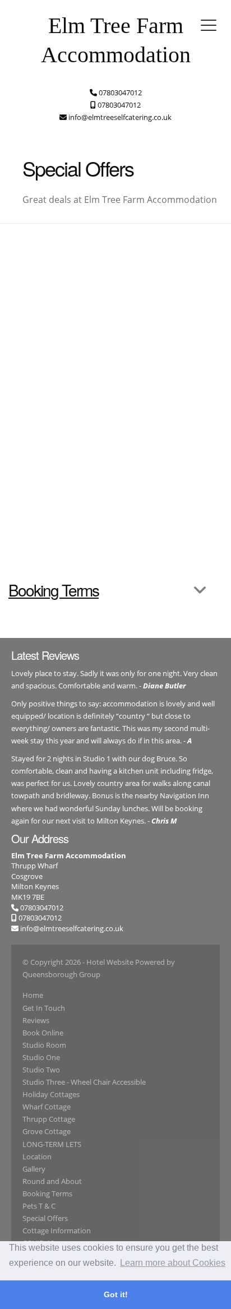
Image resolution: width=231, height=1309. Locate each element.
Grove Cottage (46, 1131)
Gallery (33, 1169)
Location (37, 1156)
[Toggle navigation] (209, 25)
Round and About (52, 1181)
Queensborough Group (61, 974)
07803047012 (41, 908)
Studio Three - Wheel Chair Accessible (84, 1082)
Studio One (41, 1057)
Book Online (42, 1033)
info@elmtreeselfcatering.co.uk (71, 928)
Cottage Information (56, 1230)
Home (32, 995)
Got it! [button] (116, 1294)
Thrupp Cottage (48, 1119)
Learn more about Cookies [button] (172, 1263)
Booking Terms (47, 1193)
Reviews (35, 1020)
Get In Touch (43, 1008)
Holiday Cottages (51, 1094)
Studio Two (41, 1070)
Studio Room (44, 1045)
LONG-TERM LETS (51, 1144)
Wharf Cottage (46, 1107)
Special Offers (45, 1218)
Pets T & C (39, 1206)
